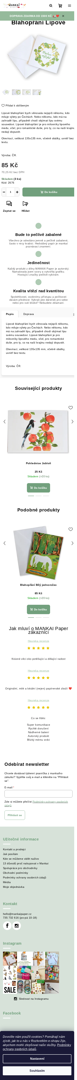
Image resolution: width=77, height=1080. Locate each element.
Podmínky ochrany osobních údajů (24, 877)
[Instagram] (16, 925)
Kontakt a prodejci (14, 849)
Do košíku (50, 192)
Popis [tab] (10, 314)
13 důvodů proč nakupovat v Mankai (25, 863)
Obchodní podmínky (15, 872)
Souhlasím (37, 1070)
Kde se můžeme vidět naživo (21, 858)
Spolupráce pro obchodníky (20, 868)
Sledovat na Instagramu (34, 998)
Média (7, 882)
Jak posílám (10, 854)
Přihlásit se (15, 815)
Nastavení (37, 1058)
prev (4, 422)
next (73, 422)
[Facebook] (7, 925)
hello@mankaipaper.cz (17, 913)
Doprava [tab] (28, 314)
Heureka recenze (38, 640)
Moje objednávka (13, 886)
